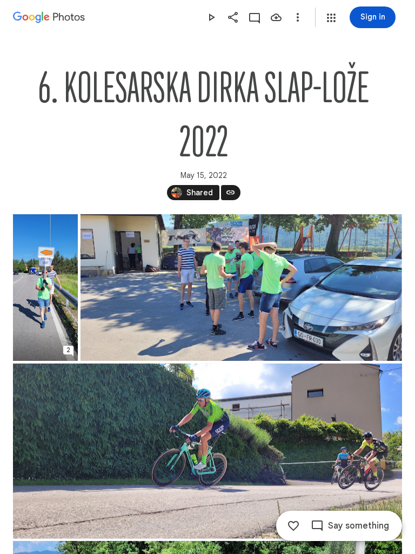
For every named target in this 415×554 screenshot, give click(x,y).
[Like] (293, 526)
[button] (331, 18)
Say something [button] (358, 525)
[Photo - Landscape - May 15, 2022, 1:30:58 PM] (207, 451)
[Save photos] (276, 17)
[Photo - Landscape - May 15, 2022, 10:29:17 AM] (241, 287)
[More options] (298, 17)
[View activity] (254, 17)
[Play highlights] (211, 17)
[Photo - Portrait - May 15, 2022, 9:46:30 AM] (45, 287)
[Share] (233, 17)
